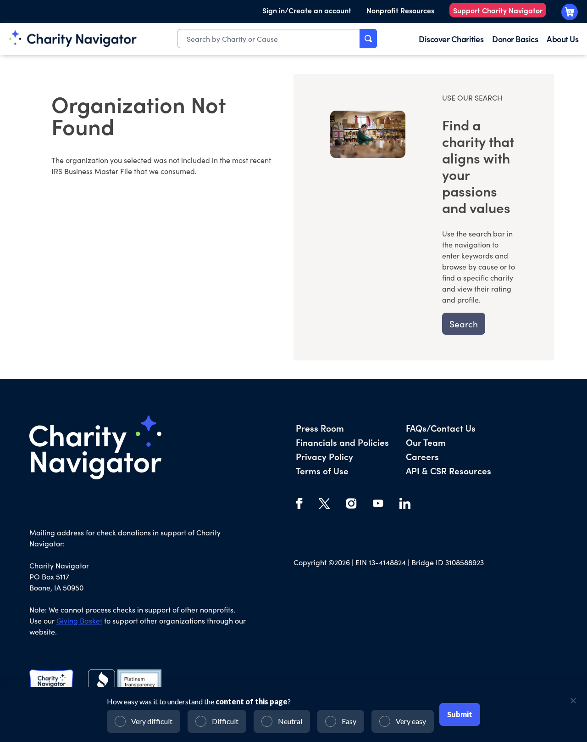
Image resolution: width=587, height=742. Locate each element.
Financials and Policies (342, 442)
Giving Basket (79, 620)
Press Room (320, 428)
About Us (562, 39)
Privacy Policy (324, 456)
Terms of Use (322, 470)
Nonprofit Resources (400, 10)
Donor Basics (515, 39)
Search (463, 324)
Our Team (426, 442)
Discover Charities (451, 39)
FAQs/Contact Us (441, 428)
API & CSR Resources (448, 470)
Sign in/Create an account (306, 10)
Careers (422, 456)
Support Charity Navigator (498, 10)
